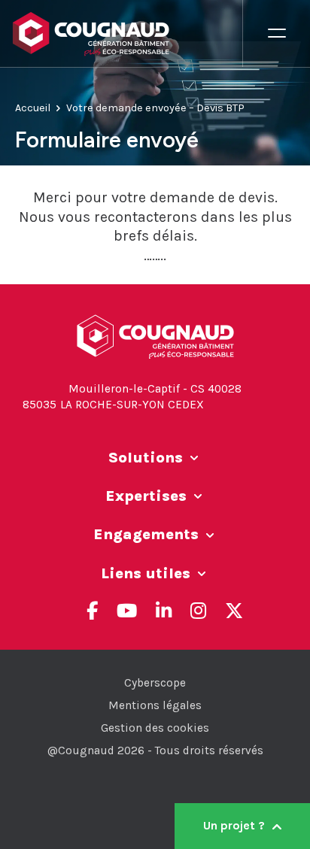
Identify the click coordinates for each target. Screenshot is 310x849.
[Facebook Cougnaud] (92, 611)
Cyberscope (155, 683)
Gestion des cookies (155, 728)
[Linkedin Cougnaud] (164, 611)
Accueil (32, 108)
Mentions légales (155, 705)
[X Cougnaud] (234, 611)
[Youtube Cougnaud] (127, 611)
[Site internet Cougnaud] (127, 33)
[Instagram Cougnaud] (198, 611)
